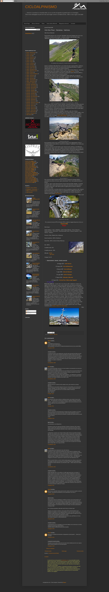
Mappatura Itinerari (64, 23)
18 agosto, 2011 (51, 485)
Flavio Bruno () (28, 176)
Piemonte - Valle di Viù (30, 98)
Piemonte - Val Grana (30, 88)
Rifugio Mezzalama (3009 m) (36, 199)
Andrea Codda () (30, 166)
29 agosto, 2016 (51, 537)
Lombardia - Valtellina (30, 82)
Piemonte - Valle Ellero (31, 99)
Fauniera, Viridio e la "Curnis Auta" (59, 305)
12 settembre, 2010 (52, 444)
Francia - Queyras (30, 58)
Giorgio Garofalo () (30, 167)
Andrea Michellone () (31, 181)
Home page (64, 551)
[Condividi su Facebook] (52, 332)
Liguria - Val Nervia (30, 78)
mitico (49, 340)
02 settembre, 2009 (52, 362)
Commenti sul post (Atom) (53, 553)
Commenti (29, 313)
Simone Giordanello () (30, 178)
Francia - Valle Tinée (30, 67)
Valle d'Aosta (29, 114)
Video (43, 23)
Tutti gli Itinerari (28, 33)
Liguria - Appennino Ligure (31, 70)
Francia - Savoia (29, 60)
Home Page (27, 23)
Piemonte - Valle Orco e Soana (32, 102)
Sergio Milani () (29, 168)
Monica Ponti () (29, 171)
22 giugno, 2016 (51, 528)
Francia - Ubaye (29, 61)
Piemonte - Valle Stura (53, 334)
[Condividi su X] (51, 332)
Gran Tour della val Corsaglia (36, 221)
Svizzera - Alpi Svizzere (31, 111)
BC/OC (50, 253)
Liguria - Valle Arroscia (30, 81)
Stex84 (49, 489)
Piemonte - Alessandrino (31, 84)
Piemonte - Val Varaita (30, 94)
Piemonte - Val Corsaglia (31, 85)
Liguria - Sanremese (30, 75)
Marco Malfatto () (30, 174)
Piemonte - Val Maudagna (31, 91)
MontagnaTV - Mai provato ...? (32, 189)
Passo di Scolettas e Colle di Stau (36, 264)
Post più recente (48, 551)
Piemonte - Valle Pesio (30, 104)
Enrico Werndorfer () (31, 173)
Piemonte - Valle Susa (30, 108)
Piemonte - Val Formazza (31, 87)
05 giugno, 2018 (51, 546)
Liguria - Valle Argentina (31, 79)
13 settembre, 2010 (52, 466)
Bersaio (72, 71)
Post (28, 311)
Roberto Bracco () (29, 163)
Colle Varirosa (58, 193)
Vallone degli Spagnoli (62, 115)
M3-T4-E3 (52, 254)
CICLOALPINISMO (41, 7)
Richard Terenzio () (30, 182)
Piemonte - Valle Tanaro (31, 110)
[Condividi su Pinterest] (53, 332)
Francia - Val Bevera (30, 63)
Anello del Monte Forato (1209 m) (35, 275)
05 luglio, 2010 (51, 393)
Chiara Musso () (30, 169)
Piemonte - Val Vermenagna (32, 96)
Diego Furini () (31, 179)
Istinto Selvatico (29, 192)
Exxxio (49, 532)
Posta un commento (50, 548)
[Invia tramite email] (48, 332)
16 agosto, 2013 (51, 494)
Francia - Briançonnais (30, 52)
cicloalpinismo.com (64, 560)
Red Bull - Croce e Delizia (31, 187)
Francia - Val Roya (30, 64)
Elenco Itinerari (36, 23)
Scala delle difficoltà (52, 23)
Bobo (49, 366)
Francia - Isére (29, 55)
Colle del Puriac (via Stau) (35, 286)
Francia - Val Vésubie (30, 66)
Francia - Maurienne (30, 57)
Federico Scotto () (29, 177)
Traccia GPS (64, 224)
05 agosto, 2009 (51, 347)
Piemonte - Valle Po (30, 105)
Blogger (64, 582)
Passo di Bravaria (36, 253)
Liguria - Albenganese (30, 69)
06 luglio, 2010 (51, 406)
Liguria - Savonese (30, 76)
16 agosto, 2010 (51, 418)
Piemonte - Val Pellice (30, 93)
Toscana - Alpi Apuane (30, 113)
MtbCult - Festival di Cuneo (31, 190)
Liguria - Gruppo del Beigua (32, 73)
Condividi (46, 556)
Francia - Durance (30, 54)
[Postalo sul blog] (49, 332)
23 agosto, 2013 (51, 518)
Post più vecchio (80, 551)
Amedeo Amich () (30, 172)
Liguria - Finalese (29, 72)
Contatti (73, 23)
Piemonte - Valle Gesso (31, 100)
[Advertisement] (32, 42)
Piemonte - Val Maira (30, 90)
